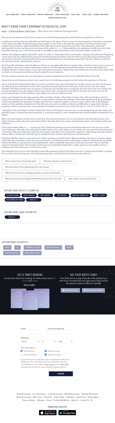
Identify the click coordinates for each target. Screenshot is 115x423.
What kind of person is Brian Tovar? (58, 161)
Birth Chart (37, 397)
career (35, 280)
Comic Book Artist (53, 247)
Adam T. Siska (99, 195)
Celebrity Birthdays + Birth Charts (22, 31)
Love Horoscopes (39, 394)
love (54, 278)
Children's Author (33, 247)
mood (24, 280)
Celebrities (70, 397)
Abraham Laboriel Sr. (80, 195)
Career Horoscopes (55, 394)
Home (4, 31)
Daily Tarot (75, 14)
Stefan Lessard (13, 195)
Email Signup (93, 397)
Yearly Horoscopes (62, 14)
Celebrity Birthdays (101, 14)
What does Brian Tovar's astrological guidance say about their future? (32, 173)
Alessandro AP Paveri (15, 199)
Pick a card (29, 285)
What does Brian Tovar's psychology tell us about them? (27, 167)
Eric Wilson (61, 195)
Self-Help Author (11, 252)
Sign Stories (81, 397)
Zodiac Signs (87, 14)
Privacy (49, 400)
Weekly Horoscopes (28, 14)
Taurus (60, 48)
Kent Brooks (45, 195)
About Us (75, 400)
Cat (17, 247)
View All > (34, 199)
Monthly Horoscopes (45, 14)
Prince (69, 247)
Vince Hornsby (29, 195)
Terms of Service (28, 400)
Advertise (40, 400)
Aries (28, 127)
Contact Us (84, 400)
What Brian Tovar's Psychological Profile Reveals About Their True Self (33, 179)
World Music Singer (32, 252)
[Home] (57, 6)
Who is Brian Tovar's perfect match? (83, 179)
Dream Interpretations (58, 17)
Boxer (7, 247)
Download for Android (94, 290)
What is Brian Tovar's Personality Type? (20, 161)
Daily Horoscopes (12, 14)
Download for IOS (71, 290)
